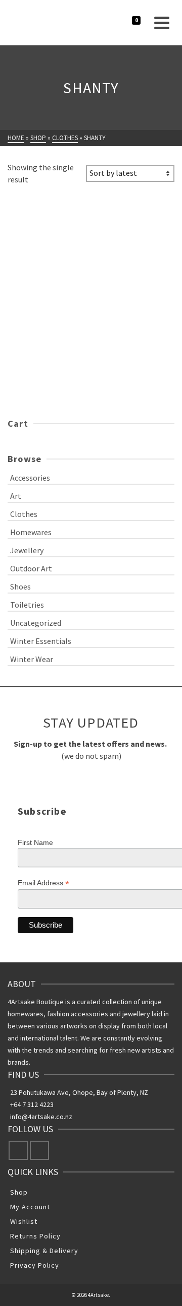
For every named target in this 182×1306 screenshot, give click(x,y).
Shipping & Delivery (44, 1250)
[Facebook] (18, 1150)
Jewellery (26, 550)
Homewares (31, 532)
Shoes (20, 586)
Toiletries (27, 605)
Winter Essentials (40, 641)
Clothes (23, 514)
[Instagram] (39, 1150)
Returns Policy (35, 1235)
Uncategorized (35, 623)
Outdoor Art (31, 568)
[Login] (125, 22)
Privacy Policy (34, 1265)
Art (15, 496)
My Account (30, 1206)
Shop (19, 1192)
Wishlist (23, 1221)
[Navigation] (161, 22)
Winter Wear (31, 659)
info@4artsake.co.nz (41, 1116)
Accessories (30, 478)
